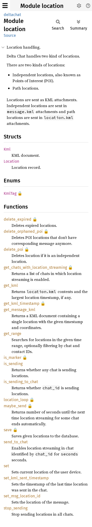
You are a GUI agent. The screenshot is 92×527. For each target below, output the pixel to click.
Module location (42, 5)
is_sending (13, 363)
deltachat (12, 14)
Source (10, 35)
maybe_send (15, 406)
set (6, 466)
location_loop (16, 399)
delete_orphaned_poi (23, 231)
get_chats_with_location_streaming (35, 267)
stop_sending (15, 508)
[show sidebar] (5, 5)
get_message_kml (19, 309)
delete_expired (17, 219)
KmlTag (10, 193)
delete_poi (13, 249)
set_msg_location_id (22, 496)
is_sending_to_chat (21, 381)
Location (11, 161)
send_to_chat (16, 442)
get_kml (11, 285)
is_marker (12, 357)
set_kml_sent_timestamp (26, 478)
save (8, 430)
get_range (12, 333)
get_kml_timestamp (21, 303)
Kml (7, 149)
